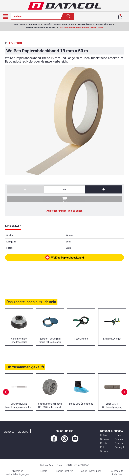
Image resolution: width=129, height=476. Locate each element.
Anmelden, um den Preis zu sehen (64, 210)
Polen (103, 447)
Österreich (120, 439)
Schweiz (104, 451)
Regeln (43, 471)
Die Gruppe (23, 431)
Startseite (9, 431)
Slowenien (120, 443)
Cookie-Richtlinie (64, 471)
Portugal (119, 447)
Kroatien (104, 443)
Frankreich (120, 435)
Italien (103, 435)
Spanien (104, 439)
